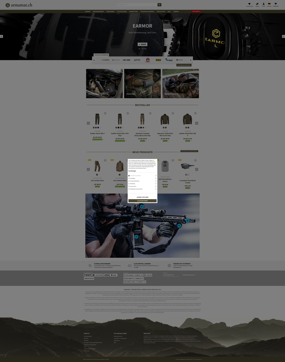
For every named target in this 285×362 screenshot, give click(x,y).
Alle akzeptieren (142, 200)
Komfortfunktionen (134, 181)
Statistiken (132, 178)
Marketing (132, 183)
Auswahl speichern (142, 197)
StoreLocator (133, 186)
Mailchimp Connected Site (136, 189)
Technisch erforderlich (135, 175)
